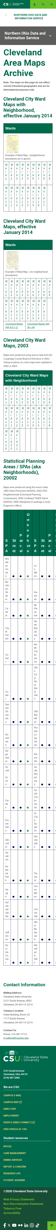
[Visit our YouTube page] (14, 1225)
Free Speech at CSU (15, 1129)
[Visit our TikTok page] (37, 1225)
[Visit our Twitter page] (9, 1225)
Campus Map (11, 1102)
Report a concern (14, 1166)
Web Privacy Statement (18, 1199)
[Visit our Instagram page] (32, 1225)
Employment (11, 1115)
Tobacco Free (12, 1208)
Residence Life (12, 1173)
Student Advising (14, 1180)
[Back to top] (51, 1225)
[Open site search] (43, 4)
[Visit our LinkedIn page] (26, 1225)
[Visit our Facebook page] (4, 1225)
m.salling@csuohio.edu (16, 1038)
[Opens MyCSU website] (34, 4)
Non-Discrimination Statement (23, 1204)
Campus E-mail (12, 1095)
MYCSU (7, 1146)
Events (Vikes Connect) (17, 1122)
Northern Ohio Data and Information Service (25, 35)
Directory (9, 1109)
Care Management (14, 1153)
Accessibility (11, 1213)
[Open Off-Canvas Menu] (51, 4)
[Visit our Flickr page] (20, 1225)
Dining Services (12, 1160)
